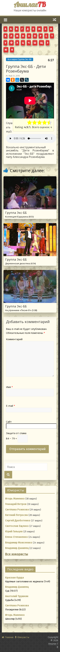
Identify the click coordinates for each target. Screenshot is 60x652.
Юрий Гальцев (14, 531)
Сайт (9, 421)
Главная (9, 637)
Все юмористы (16, 554)
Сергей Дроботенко (17, 520)
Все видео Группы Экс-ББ (20, 59)
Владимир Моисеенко (18, 542)
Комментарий (14, 339)
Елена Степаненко (16, 536)
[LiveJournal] (27, 80)
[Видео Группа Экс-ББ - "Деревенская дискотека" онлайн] (30, 225)
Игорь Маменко (15, 498)
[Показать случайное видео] (54, 19)
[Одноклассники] (13, 80)
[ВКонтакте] (8, 80)
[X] (22, 80)
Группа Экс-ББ (19, 214)
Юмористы (23, 637)
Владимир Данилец (17, 548)
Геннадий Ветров (15, 504)
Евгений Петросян (16, 515)
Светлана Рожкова (17, 509)
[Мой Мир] (17, 80)
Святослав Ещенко (17, 526)
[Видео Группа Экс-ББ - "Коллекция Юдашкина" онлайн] (30, 178)
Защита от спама (16, 433)
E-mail (10, 405)
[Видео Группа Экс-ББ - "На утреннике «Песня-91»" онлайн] (30, 272)
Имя (9, 387)
